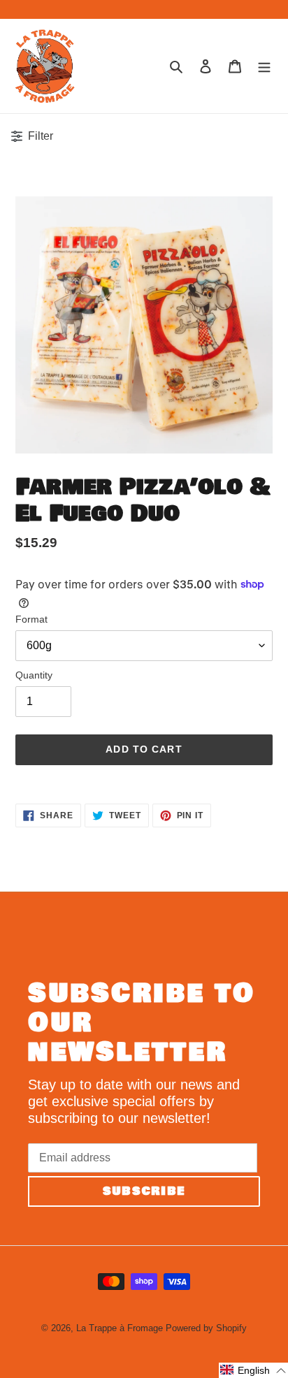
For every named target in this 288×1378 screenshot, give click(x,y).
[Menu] (264, 65)
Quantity (33, 675)
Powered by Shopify (206, 1328)
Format (31, 619)
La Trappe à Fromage (119, 1328)
